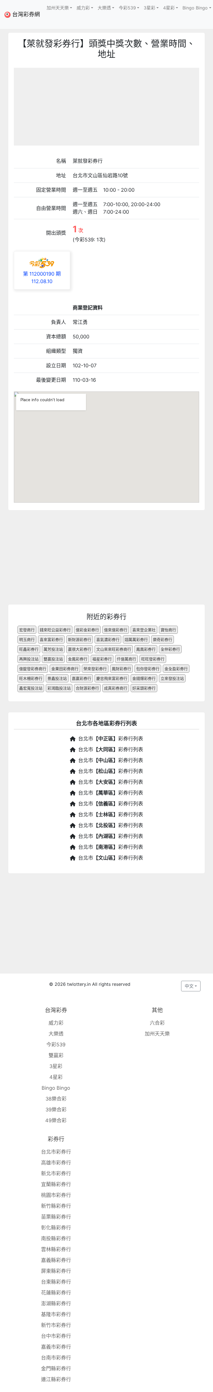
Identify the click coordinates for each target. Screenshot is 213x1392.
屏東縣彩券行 (56, 1271)
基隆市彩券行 (56, 1314)
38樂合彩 (56, 1099)
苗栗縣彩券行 (56, 1217)
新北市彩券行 (56, 1173)
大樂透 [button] (104, 8)
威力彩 (56, 1023)
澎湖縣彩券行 (56, 1303)
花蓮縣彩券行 (56, 1293)
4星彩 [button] (169, 8)
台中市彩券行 (56, 1336)
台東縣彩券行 (56, 1282)
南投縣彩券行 (56, 1238)
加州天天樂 (157, 1034)
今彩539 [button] (127, 8)
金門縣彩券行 (56, 1368)
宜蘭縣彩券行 (56, 1184)
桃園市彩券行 (56, 1195)
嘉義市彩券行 (56, 1347)
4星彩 (56, 1077)
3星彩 (55, 1066)
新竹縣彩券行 (56, 1206)
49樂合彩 (56, 1120)
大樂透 (56, 1034)
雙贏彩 (56, 1055)
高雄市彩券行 (56, 1163)
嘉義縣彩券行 (56, 1260)
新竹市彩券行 (56, 1325)
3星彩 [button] (149, 8)
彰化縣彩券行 (56, 1228)
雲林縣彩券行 (56, 1249)
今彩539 (55, 1044)
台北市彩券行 (56, 1152)
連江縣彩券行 (56, 1379)
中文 (189, 986)
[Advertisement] (106, 107)
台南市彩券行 (56, 1358)
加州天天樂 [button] (58, 8)
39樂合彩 (56, 1109)
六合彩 (157, 1023)
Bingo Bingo (56, 1088)
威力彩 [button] (83, 8)
